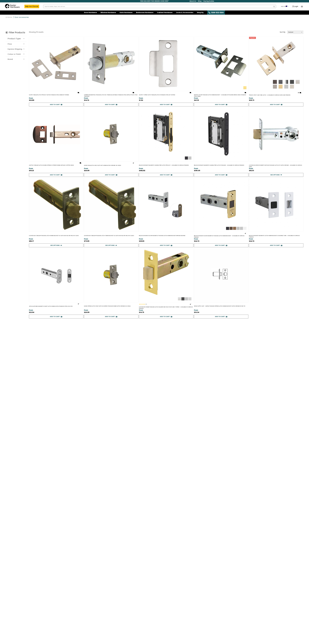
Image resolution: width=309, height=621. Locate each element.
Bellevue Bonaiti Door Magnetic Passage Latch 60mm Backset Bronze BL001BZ (162, 235)
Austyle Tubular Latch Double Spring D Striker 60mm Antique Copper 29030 (51, 165)
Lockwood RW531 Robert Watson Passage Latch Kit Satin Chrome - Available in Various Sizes (275, 165)
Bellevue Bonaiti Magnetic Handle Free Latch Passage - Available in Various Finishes (219, 165)
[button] (302, 6)
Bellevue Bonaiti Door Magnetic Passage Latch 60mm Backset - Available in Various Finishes (219, 236)
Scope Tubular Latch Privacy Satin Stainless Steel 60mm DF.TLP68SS (49, 95)
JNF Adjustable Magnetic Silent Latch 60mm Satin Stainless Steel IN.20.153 (51, 306)
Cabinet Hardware (165, 13)
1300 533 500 (217, 12)
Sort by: (283, 32)
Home (9, 17)
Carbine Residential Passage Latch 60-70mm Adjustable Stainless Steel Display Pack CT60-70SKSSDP (111, 95)
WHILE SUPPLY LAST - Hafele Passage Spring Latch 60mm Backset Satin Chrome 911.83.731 (219, 306)
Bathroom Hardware (144, 13)
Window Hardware (108, 13)
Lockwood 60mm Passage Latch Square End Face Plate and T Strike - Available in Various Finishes (166, 307)
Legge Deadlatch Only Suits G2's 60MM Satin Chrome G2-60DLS (102, 165)
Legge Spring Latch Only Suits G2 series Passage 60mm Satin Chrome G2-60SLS (107, 306)
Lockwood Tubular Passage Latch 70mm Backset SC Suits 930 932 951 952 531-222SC (109, 235)
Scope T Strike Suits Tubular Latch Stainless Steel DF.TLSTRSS (157, 95)
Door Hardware (90, 13)
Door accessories (22, 17)
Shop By (200, 13)
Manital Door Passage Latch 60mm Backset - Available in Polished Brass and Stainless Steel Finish (220, 95)
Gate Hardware (126, 13)
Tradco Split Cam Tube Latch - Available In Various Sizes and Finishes (269, 95)
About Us (193, 1)
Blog (199, 1)
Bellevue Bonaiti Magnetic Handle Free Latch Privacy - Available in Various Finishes (164, 165)
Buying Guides (209, 1)
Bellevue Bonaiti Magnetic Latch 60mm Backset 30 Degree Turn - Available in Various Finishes (274, 236)
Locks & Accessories (184, 13)
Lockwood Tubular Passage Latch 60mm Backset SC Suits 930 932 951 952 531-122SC (54, 235)
